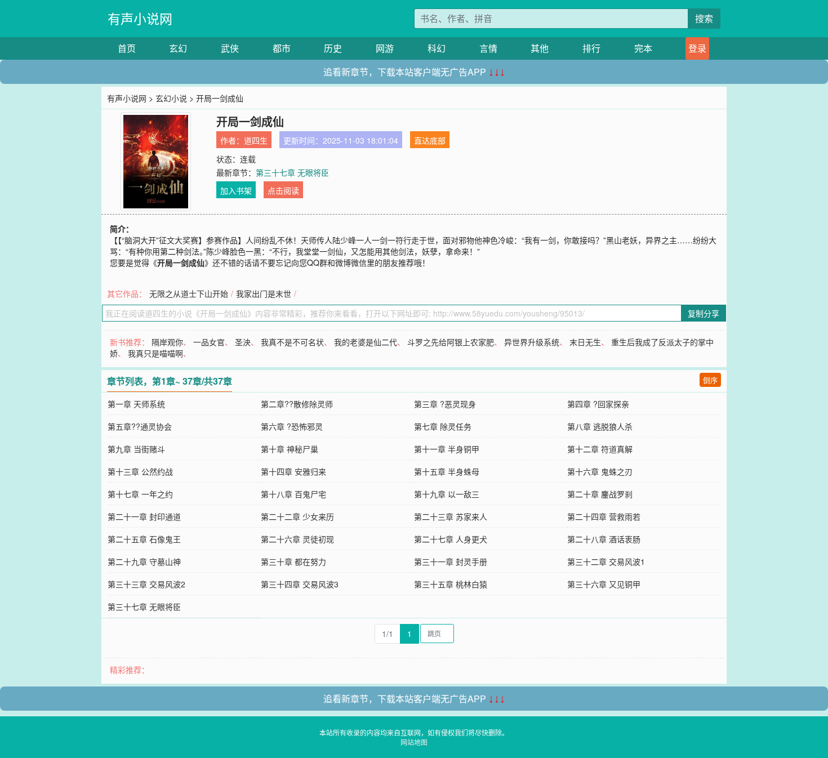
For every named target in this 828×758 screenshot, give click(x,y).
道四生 (256, 140)
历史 (333, 48)
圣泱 (243, 341)
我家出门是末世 (263, 293)
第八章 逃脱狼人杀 (600, 426)
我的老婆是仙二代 (365, 341)
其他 (540, 48)
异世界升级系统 (531, 341)
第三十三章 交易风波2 (146, 584)
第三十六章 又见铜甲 (603, 584)
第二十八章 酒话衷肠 (603, 539)
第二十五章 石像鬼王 (144, 539)
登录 (697, 48)
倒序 (710, 379)
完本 (643, 48)
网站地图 (414, 742)
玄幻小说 (171, 98)
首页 (127, 48)
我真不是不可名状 (292, 341)
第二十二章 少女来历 (297, 516)
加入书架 (236, 190)
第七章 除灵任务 (442, 426)
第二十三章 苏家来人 (450, 516)
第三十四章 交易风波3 (300, 584)
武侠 (230, 48)
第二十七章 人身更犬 (450, 539)
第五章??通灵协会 (140, 426)
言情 (488, 48)
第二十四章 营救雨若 (603, 516)
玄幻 (178, 48)
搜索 (704, 18)
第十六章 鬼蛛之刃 (600, 471)
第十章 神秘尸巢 (289, 448)
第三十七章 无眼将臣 (292, 172)
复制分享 (703, 313)
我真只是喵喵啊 (155, 353)
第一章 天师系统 (136, 403)
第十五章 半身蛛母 (446, 471)
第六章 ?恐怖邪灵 (292, 426)
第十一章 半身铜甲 (446, 448)
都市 (282, 48)
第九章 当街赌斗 (136, 448)
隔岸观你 (167, 341)
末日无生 (585, 341)
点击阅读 (283, 190)
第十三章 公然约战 (140, 471)
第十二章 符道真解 (600, 448)
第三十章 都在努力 (293, 561)
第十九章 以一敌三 (446, 494)
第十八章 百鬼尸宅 (293, 494)
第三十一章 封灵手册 (450, 561)
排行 (591, 48)
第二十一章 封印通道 (144, 516)
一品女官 (209, 341)
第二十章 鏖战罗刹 (600, 494)
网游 (385, 48)
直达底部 (430, 140)
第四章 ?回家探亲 (598, 403)
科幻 (437, 48)
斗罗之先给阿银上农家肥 (450, 341)
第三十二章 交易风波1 (606, 561)
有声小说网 (140, 18)
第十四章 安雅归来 (293, 471)
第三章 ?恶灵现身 (445, 403)
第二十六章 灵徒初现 (297, 539)
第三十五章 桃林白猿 (450, 584)
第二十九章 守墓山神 (144, 561)
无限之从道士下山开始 (188, 293)
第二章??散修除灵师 (297, 403)
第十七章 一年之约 (140, 494)
